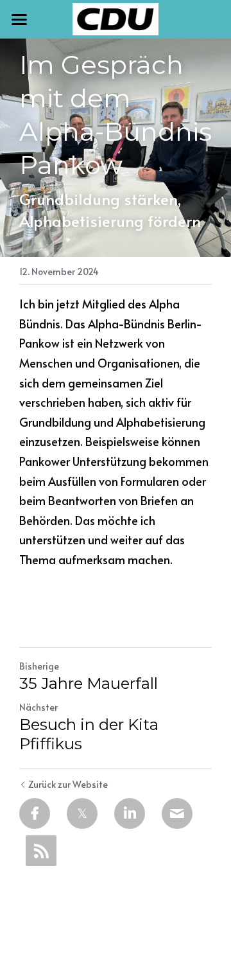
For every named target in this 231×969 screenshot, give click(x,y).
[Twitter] (82, 813)
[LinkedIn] (129, 813)
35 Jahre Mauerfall (88, 683)
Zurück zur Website (68, 784)
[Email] (177, 813)
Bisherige (39, 666)
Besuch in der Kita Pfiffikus (88, 734)
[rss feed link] (41, 850)
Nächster (38, 707)
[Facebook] (34, 813)
